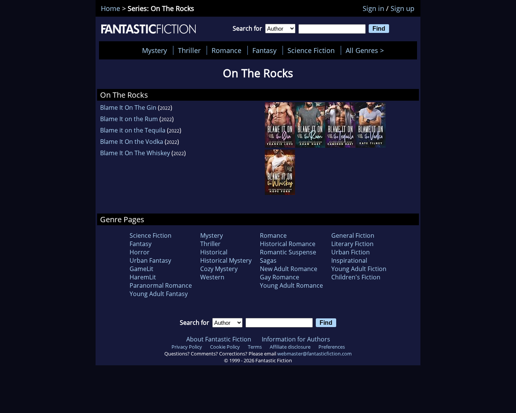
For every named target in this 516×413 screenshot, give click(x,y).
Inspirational (349, 260)
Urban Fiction (350, 252)
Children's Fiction (355, 277)
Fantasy (264, 50)
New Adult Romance (288, 269)
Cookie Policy (225, 346)
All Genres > (367, 50)
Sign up (402, 8)
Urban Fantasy (150, 260)
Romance (226, 50)
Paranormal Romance (161, 285)
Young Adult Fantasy (159, 294)
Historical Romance (287, 244)
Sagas (268, 260)
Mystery (154, 50)
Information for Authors (296, 339)
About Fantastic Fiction (218, 339)
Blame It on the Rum (129, 119)
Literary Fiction (352, 244)
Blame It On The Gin (128, 107)
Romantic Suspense (288, 252)
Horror (140, 252)
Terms (255, 346)
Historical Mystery (226, 260)
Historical (213, 252)
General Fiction (352, 235)
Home (110, 8)
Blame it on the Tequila (132, 130)
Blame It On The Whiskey (135, 153)
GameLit (141, 269)
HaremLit (143, 277)
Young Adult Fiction (358, 269)
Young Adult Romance (291, 285)
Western (212, 277)
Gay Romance (279, 277)
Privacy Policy (186, 346)
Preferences (331, 346)
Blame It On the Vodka (131, 141)
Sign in (373, 8)
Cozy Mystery (219, 269)
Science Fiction (311, 50)
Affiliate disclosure (290, 346)
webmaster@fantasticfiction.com (314, 353)
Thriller (189, 50)
